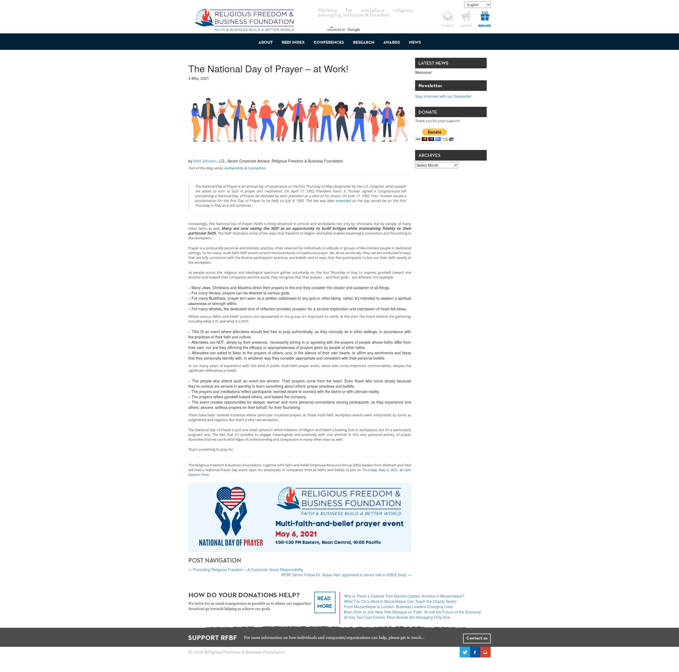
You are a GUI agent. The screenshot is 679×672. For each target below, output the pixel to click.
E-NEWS (448, 26)
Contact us (477, 638)
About (265, 43)
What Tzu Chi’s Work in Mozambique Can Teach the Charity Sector (400, 601)
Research (363, 43)
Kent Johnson (204, 160)
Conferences (329, 43)
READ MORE (324, 602)
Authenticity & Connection (245, 168)
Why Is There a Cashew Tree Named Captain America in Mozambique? (404, 596)
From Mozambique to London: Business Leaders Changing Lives (398, 606)
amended (343, 200)
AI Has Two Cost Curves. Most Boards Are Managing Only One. (397, 617)
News (415, 43)
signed (367, 191)
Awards (391, 43)
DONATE (484, 26)
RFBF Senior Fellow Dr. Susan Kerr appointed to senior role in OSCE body (346, 574)
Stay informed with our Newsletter (443, 96)
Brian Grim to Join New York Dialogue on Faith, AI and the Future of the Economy (412, 611)
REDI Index (293, 43)
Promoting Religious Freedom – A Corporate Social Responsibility (245, 569)
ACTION (466, 26)
